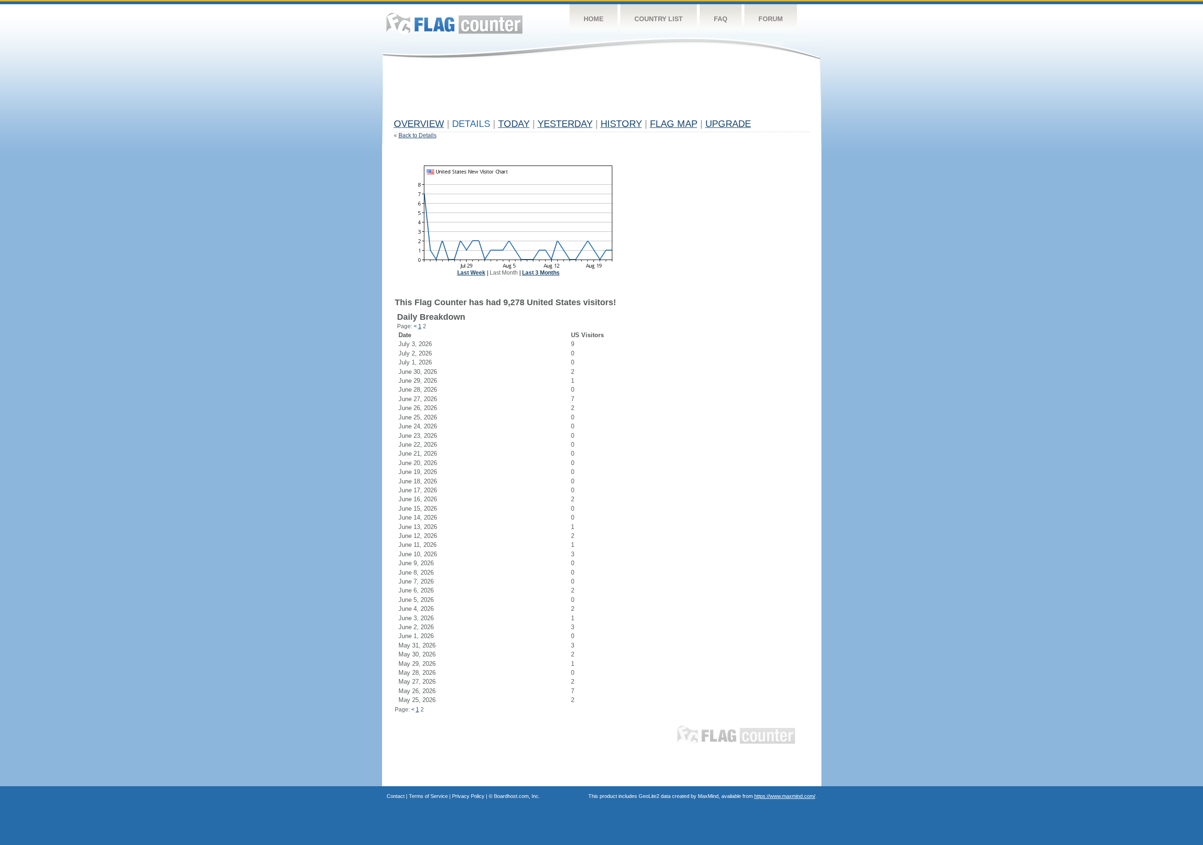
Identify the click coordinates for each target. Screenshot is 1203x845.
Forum (770, 19)
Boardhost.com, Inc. (517, 796)
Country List (658, 19)
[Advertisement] (565, 92)
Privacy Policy (468, 796)
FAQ (720, 19)
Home (593, 19)
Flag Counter (454, 23)
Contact (396, 796)
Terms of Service (428, 796)
